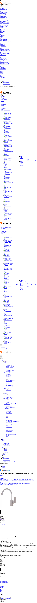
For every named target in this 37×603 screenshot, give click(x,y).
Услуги (1, 587)
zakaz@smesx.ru (3, 85)
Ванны (7, 417)
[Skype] (8, 470)
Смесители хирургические (8, 484)
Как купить (5, 442)
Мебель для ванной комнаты (10, 424)
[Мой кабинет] (0, 346)
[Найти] (1, 6)
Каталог (5, 362)
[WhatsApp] (7, 470)
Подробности (2, 519)
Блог (1, 591)
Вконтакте (3, 466)
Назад (6, 361)
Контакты (1, 590)
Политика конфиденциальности (6, 598)
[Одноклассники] (2, 470)
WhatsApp (3, 89)
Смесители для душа (18, 483)
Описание (3, 524)
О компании (2, 586)
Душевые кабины (23, 480)
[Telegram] (9, 470)
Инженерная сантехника (9, 430)
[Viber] (5, 470)
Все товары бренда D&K (4, 582)
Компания (5, 449)
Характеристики (4, 525)
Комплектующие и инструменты (11, 434)
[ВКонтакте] (0, 470)
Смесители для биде (24, 483)
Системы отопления (9, 405)
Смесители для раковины (4, 483)
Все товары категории (3, 581)
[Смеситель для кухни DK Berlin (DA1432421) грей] (8, 507)
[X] (4, 470)
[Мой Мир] (3, 470)
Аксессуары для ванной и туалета (11, 380)
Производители (2, 588)
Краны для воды (14, 484)
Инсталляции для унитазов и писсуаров (8, 480)
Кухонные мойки (8, 390)
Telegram (3, 467)
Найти (1, 601)
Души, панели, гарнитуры (10, 373)
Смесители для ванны (11, 483)
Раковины (7, 395)
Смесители (7, 364)
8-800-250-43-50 (3, 77)
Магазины (2, 589)
